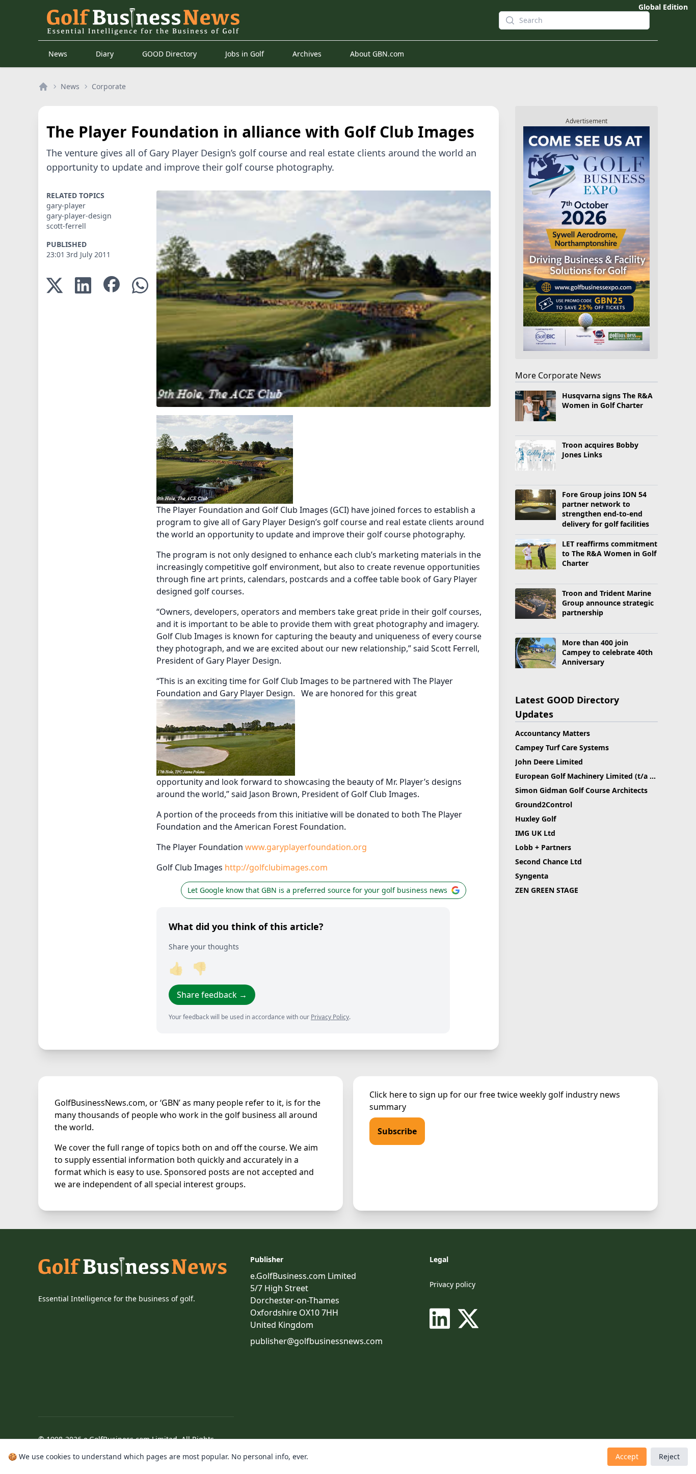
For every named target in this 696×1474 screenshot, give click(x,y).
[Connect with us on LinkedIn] (442, 1318)
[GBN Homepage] (264, 20)
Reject (669, 1456)
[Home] (43, 86)
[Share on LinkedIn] (83, 285)
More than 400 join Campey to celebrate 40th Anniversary (607, 652)
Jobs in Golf (244, 54)
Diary (105, 54)
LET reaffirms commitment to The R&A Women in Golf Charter (609, 553)
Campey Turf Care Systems (562, 747)
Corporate (109, 86)
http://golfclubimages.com (276, 867)
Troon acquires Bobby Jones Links (600, 449)
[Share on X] (54, 285)
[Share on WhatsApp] (140, 285)
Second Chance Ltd (548, 861)
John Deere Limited (549, 762)
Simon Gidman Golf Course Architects (581, 790)
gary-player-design (79, 216)
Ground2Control (543, 804)
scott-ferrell (66, 226)
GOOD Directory (169, 54)
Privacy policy (452, 1284)
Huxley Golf (535, 819)
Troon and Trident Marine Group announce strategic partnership (608, 603)
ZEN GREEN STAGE (546, 890)
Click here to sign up (408, 1094)
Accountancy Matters (552, 733)
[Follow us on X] (468, 1318)
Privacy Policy (330, 1017)
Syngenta (531, 876)
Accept (626, 1456)
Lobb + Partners (543, 847)
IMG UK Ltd (535, 833)
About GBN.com (377, 54)
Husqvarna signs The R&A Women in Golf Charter (607, 400)
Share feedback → (212, 994)
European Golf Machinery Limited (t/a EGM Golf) (600, 776)
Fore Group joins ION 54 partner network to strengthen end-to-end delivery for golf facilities (605, 509)
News (57, 54)
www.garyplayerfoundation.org (306, 847)
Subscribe (397, 1131)
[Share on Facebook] (111, 285)
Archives (307, 54)
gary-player (66, 205)
